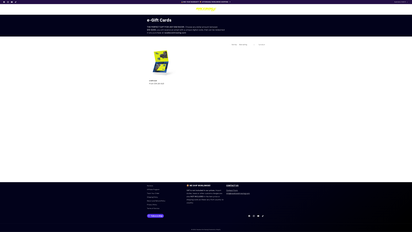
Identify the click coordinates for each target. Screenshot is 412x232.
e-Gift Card (153, 81)
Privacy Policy (152, 205)
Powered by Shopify (215, 229)
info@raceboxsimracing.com (238, 193)
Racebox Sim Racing (202, 229)
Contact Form (232, 190)
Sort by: (234, 45)
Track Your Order (153, 193)
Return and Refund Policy (156, 201)
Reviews (150, 186)
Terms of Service (153, 208)
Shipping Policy (152, 197)
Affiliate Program (153, 189)
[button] (4, 9)
